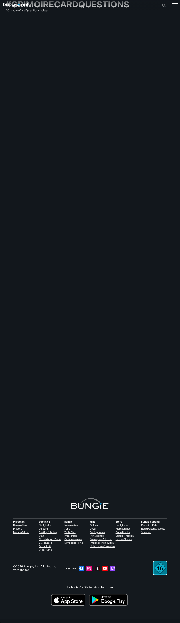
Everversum (16, 51)
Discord (17, 528)
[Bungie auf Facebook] (81, 568)
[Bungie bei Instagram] (89, 568)
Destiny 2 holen (48, 532)
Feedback (14, 26)
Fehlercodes (16, 44)
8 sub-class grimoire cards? (24, 302)
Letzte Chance (124, 539)
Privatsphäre (97, 535)
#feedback (62, 342)
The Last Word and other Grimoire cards (33, 461)
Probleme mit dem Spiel (24, 54)
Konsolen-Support (20, 76)
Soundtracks (123, 532)
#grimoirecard (110, 381)
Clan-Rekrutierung (20, 86)
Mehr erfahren (21, 532)
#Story (82, 421)
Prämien (13, 30)
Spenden (146, 532)
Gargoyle (12, 305)
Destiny (16, 5)
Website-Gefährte (20, 62)
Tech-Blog (70, 532)
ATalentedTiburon (18, 464)
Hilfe (11, 40)
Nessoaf (11, 345)
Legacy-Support (19, 79)
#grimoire (60, 302)
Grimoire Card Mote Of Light (25, 381)
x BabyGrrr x (68, 394)
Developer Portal (73, 542)
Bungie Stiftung (150, 521)
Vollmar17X (67, 314)
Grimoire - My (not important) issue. (30, 341)
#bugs (74, 342)
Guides (94, 525)
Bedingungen (97, 532)
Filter (33, 282)
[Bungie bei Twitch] (112, 568)
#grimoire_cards (129, 342)
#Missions (94, 421)
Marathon (19, 521)
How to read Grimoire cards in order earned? (36, 421)
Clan (41, 535)
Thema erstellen (17, 282)
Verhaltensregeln (18, 105)
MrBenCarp (67, 354)
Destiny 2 (14, 23)
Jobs (67, 528)
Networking (16, 47)
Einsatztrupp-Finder (50, 539)
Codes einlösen (73, 539)
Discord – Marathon (21, 100)
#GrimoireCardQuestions (80, 302)
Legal (93, 528)
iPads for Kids (149, 525)
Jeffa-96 (12, 385)
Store (119, 521)
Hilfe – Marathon (19, 97)
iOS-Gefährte (17, 65)
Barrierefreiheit (18, 58)
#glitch (68, 381)
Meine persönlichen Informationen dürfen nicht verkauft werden (102, 543)
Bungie (68, 521)
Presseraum (71, 535)
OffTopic (14, 93)
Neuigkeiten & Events (153, 528)
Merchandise (123, 528)
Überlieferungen (19, 33)
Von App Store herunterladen (69, 600)
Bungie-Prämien (125, 535)
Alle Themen (16, 19)
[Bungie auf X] (97, 568)
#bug (59, 381)
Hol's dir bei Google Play (109, 600)
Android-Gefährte (20, 69)
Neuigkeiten (20, 525)
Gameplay (15, 37)
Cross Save (45, 549)
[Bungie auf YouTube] (105, 568)
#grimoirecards (138, 421)
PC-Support (16, 72)
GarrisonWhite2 (16, 424)
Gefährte (14, 83)
